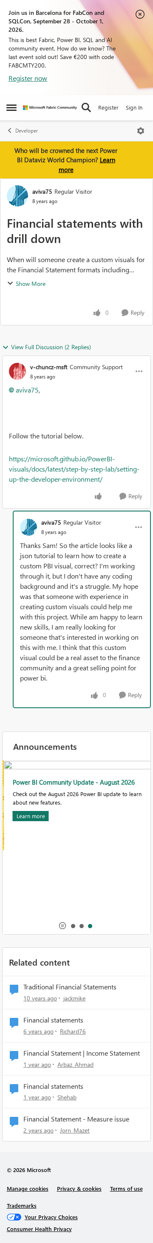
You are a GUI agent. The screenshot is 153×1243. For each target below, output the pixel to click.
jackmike (74, 998)
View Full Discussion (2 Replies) (51, 347)
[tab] (72, 925)
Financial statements (53, 1020)
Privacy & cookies (79, 1188)
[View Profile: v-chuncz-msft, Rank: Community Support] (17, 371)
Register (108, 107)
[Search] (86, 107)
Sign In (134, 107)
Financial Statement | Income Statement (81, 1053)
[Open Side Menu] (11, 107)
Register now (27, 77)
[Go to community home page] (50, 107)
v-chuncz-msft (49, 367)
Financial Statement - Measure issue (76, 1119)
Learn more (29, 815)
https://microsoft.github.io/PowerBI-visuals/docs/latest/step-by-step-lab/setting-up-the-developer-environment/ (74, 468)
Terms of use (126, 1188)
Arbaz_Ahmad (75, 1064)
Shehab (66, 1097)
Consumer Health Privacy (39, 1228)
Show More (30, 284)
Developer (26, 130)
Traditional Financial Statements (69, 987)
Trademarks (22, 1205)
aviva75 (42, 191)
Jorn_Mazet (75, 1130)
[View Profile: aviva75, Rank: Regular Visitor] (17, 195)
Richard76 (73, 1031)
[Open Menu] (141, 131)
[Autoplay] (62, 925)
